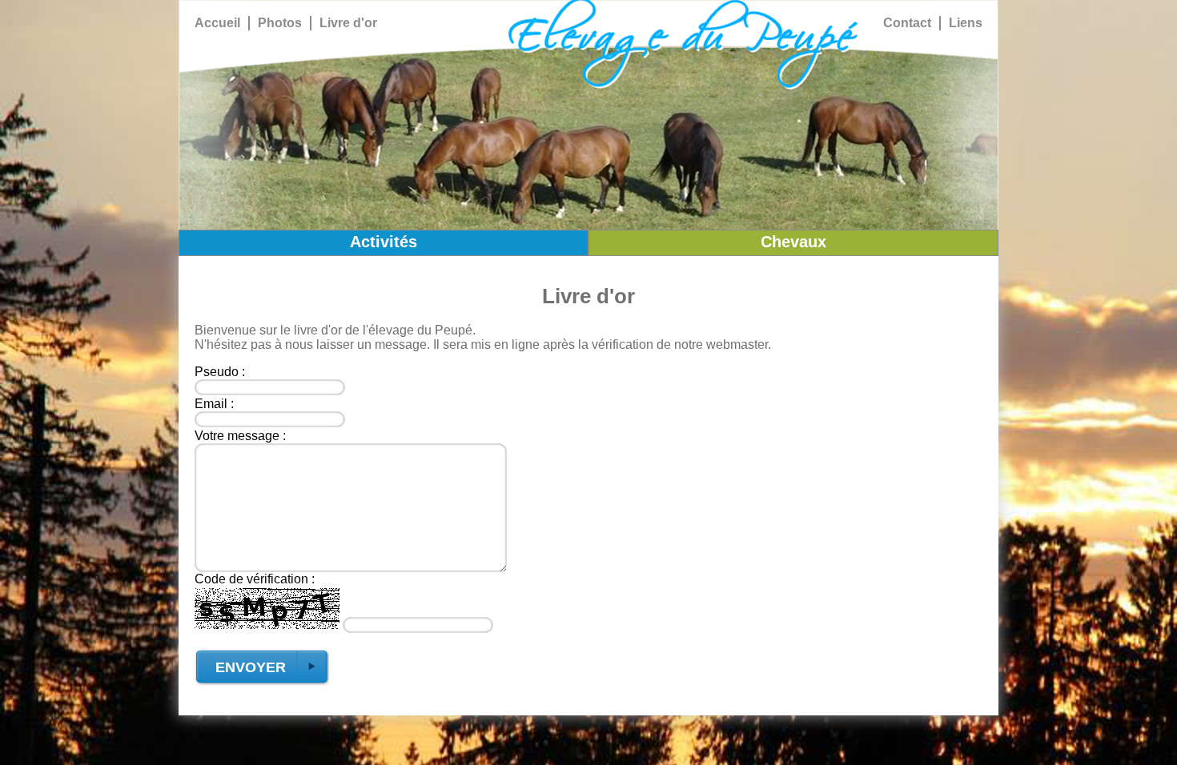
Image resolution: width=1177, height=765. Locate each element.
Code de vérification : (255, 579)
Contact (907, 23)
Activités (383, 241)
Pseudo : (220, 371)
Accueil (217, 23)
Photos (280, 23)
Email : (214, 404)
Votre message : (240, 436)
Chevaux (793, 241)
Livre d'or (348, 23)
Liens (965, 23)
